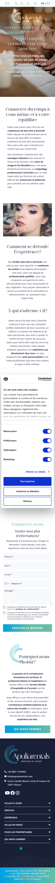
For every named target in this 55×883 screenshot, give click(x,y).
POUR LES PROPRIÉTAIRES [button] (18, 832)
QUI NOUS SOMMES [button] (14, 839)
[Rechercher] (29, 3)
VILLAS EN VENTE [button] (13, 824)
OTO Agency (35, 879)
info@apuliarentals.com (7, 3)
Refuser (27, 501)
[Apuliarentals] (26, 16)
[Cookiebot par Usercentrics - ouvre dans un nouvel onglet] (38, 379)
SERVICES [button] (9, 810)
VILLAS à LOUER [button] (13, 803)
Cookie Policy (28, 876)
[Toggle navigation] (48, 3)
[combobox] (6, 583)
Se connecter (35, 3)
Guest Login (22, 3)
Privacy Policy (43, 876)
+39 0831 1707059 (17, 3)
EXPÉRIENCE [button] (10, 817)
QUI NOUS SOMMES (27, 729)
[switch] (47, 440)
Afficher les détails (36, 471)
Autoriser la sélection (27, 491)
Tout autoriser (27, 481)
